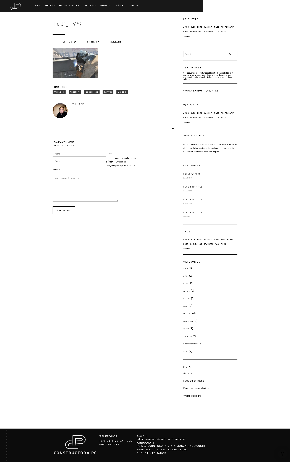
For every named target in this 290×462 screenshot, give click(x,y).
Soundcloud (196, 32)
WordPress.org (192, 395)
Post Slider (188, 321)
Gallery (208, 27)
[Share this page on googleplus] (92, 92)
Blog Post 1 (193, 187)
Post (185, 32)
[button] (282, 453)
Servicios (50, 5)
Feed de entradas (193, 380)
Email (110, 161)
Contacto (105, 5)
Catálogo (119, 5)
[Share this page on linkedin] (122, 92)
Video (223, 32)
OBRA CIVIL (134, 5)
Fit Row (186, 291)
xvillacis (116, 42)
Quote (186, 329)
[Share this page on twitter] (108, 92)
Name (110, 154)
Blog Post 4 (193, 200)
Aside (185, 269)
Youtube (187, 36)
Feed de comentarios (196, 388)
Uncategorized (190, 344)
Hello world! (191, 174)
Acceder (188, 373)
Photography (227, 27)
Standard (209, 32)
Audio (186, 27)
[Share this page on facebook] (59, 92)
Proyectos (90, 5)
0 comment (93, 42)
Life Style (187, 314)
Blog (193, 27)
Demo (199, 27)
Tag (217, 32)
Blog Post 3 (193, 213)
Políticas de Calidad (69, 5)
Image (216, 27)
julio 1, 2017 (69, 42)
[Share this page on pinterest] (75, 92)
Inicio (38, 5)
